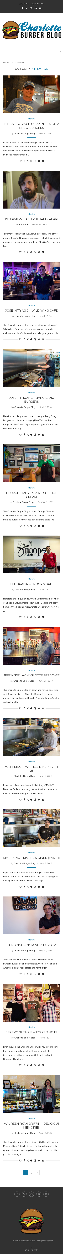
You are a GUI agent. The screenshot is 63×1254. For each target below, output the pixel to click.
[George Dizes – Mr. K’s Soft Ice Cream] (31, 463)
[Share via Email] (43, 161)
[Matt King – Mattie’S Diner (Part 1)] (31, 828)
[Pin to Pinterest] (31, 161)
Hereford (23, 224)
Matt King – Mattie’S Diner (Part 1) (31, 858)
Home (6, 62)
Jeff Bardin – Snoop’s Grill (31, 584)
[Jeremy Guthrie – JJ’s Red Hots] (31, 1003)
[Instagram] (31, 8)
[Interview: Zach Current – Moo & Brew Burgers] (31, 94)
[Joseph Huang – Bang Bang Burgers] (31, 368)
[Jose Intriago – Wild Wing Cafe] (31, 281)
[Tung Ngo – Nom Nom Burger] (31, 915)
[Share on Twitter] (27, 161)
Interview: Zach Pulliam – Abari (31, 219)
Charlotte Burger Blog (24, 133)
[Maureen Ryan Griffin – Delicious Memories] (31, 1094)
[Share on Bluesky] (39, 161)
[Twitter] (27, 8)
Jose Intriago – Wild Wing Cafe (31, 310)
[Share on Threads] (35, 161)
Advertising (38, 4)
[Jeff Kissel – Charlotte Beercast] (31, 646)
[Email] (40, 8)
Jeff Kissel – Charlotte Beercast (32, 675)
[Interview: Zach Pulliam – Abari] (31, 190)
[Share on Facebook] (24, 161)
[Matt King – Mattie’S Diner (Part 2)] (31, 737)
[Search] (59, 52)
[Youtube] (36, 8)
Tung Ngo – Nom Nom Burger (31, 945)
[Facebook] (22, 8)
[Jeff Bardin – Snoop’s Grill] (31, 554)
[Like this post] (20, 161)
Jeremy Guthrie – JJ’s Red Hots (31, 1032)
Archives (24, 4)
